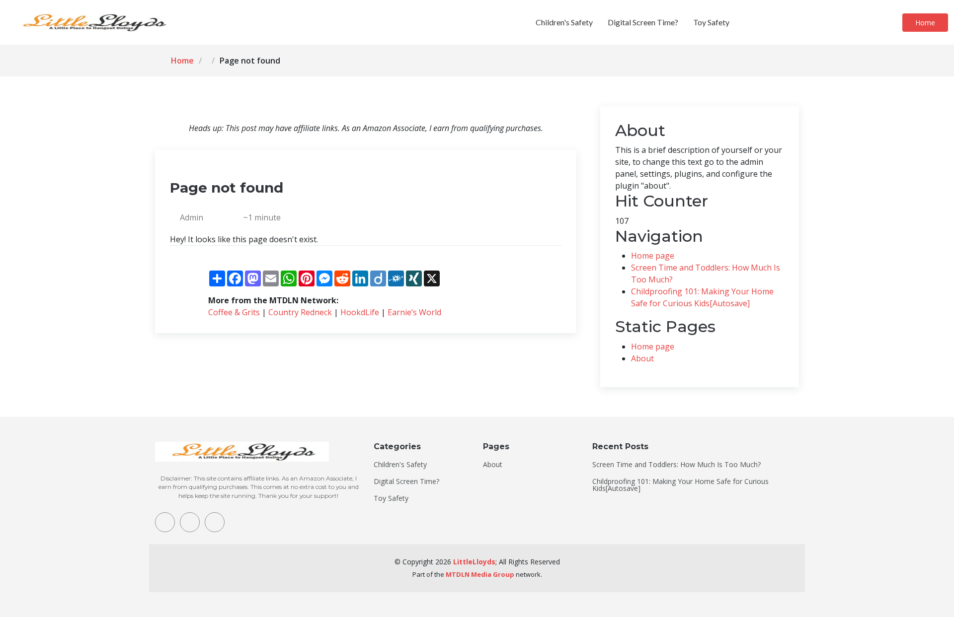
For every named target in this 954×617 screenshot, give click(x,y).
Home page (652, 255)
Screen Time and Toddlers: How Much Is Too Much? (676, 464)
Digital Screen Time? (643, 22)
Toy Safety (711, 22)
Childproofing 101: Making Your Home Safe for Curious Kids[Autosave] (680, 485)
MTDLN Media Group (480, 574)
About (642, 358)
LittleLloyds (474, 561)
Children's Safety (564, 22)
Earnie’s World (414, 312)
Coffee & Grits (234, 312)
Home (925, 22)
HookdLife (359, 312)
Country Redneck (300, 312)
